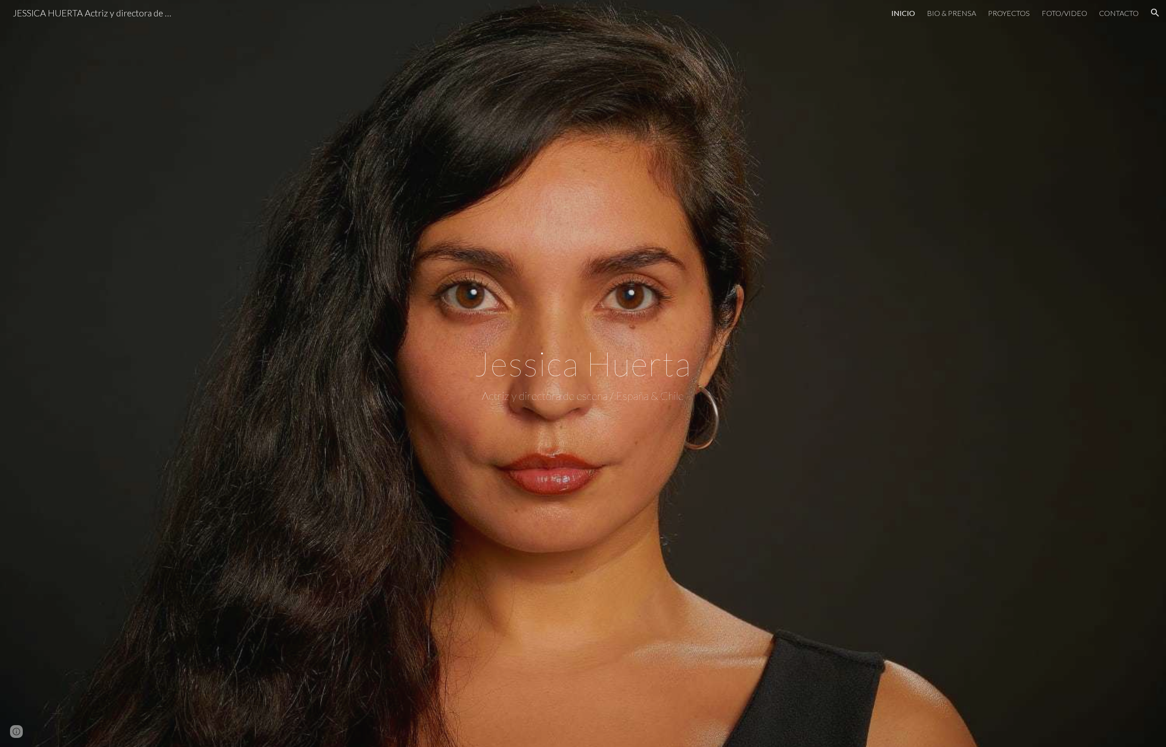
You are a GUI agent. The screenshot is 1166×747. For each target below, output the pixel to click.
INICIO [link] (903, 13)
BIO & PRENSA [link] (951, 13)
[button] (1155, 13)
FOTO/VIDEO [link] (1064, 13)
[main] (583, 373)
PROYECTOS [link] (1009, 13)
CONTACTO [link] (1119, 13)
